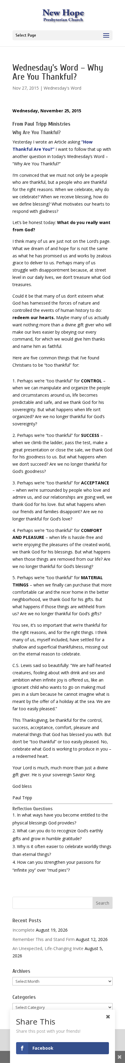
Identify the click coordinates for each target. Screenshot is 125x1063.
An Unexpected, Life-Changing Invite (47, 948)
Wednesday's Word (62, 88)
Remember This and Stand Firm (43, 939)
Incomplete (23, 930)
